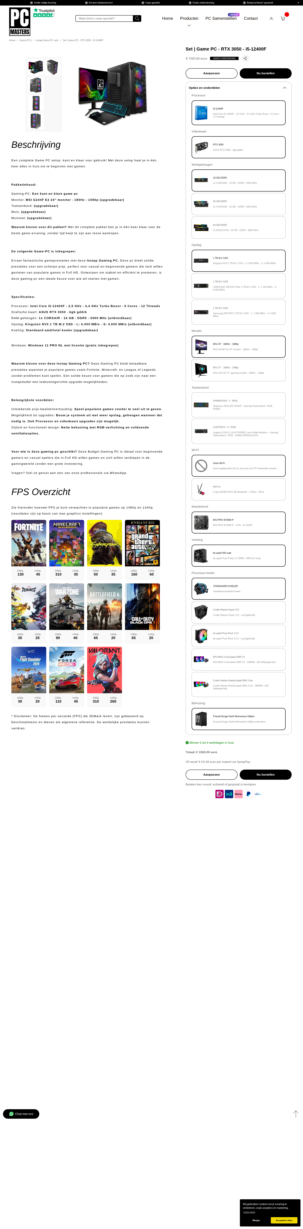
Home (167, 18)
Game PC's (26, 40)
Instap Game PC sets (47, 40)
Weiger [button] (256, 1220)
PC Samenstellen (221, 18)
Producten (189, 18)
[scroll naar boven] (296, 1114)
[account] (271, 18)
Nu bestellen (266, 73)
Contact (251, 18)
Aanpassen (211, 73)
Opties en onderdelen (204, 87)
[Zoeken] (137, 18)
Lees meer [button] (249, 1212)
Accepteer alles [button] (284, 1220)
